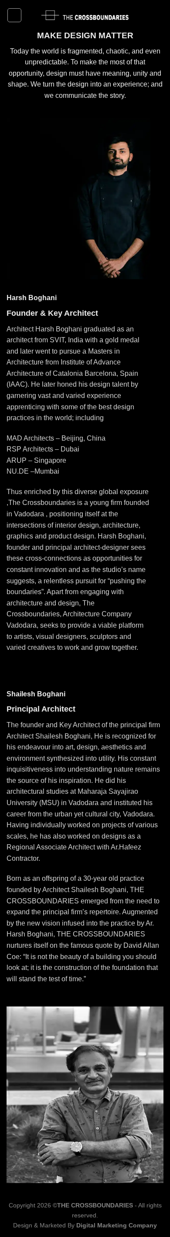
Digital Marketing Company (116, 1225)
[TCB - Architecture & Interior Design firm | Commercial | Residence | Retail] (85, 15)
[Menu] (14, 15)
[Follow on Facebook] (146, 15)
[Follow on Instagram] (157, 15)
